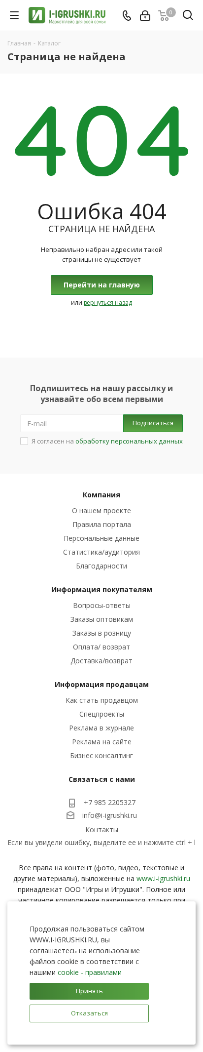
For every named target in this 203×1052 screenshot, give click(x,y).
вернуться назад (108, 302)
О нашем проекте (101, 510)
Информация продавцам (102, 684)
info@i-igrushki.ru (109, 815)
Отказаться (89, 1013)
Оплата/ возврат (101, 646)
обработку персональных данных (129, 441)
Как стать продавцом (102, 700)
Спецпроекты (101, 714)
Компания (101, 494)
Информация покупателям (101, 589)
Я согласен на (107, 441)
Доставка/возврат (101, 660)
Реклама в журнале (101, 727)
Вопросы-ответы (102, 605)
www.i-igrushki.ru (163, 878)
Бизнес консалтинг (101, 755)
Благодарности (101, 565)
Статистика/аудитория (101, 552)
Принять (89, 990)
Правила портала (101, 524)
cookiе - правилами (90, 972)
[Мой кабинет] (145, 15)
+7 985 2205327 (109, 802)
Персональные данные (101, 538)
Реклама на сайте (102, 741)
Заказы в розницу (101, 633)
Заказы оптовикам (101, 619)
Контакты (101, 829)
